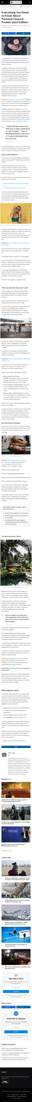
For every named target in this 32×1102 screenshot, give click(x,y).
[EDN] (16, 2)
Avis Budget (7, 462)
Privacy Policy (13, 996)
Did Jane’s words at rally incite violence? (14, 188)
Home (3, 6)
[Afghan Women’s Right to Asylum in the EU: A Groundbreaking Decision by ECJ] (16, 790)
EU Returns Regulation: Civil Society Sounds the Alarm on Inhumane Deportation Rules (17, 878)
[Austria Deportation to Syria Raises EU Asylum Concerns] (16, 935)
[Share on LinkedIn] (23, 33)
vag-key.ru (4, 1053)
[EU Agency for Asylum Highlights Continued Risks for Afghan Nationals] (16, 812)
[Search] (30, 2)
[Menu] (2, 2)
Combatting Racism (11, 1096)
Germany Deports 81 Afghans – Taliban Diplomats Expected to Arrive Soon (16, 923)
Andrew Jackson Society (17, 99)
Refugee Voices (15, 1094)
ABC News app (13, 668)
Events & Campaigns (22, 1096)
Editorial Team (5, 1048)
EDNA (28, 1091)
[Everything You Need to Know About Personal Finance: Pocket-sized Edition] (16, 46)
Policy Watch (23, 1094)
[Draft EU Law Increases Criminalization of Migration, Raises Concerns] (16, 834)
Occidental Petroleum (20, 460)
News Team (11, 753)
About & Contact (17, 1098)
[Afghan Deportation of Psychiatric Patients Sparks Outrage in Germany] (16, 890)
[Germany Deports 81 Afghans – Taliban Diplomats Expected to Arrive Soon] (16, 913)
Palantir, (9, 466)
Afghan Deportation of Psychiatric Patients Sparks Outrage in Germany (17, 901)
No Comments (6, 30)
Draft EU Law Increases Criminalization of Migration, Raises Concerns (13, 845)
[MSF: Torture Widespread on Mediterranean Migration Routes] (16, 957)
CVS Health (10, 460)
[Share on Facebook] (8, 33)
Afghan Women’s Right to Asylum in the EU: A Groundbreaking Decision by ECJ (14, 800)
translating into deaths (21, 121)
